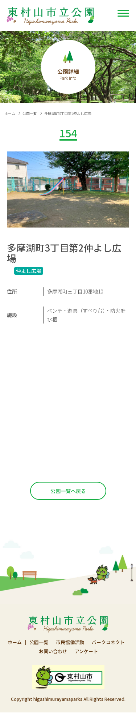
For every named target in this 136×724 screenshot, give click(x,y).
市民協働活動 (70, 642)
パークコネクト (108, 642)
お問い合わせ (53, 651)
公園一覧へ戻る (68, 490)
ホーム (9, 113)
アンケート (86, 651)
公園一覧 (29, 113)
